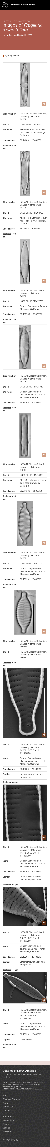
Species (6, 1127)
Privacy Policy (10, 1140)
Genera (6, 1124)
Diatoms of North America (22, 4)
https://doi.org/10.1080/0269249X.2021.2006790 (22, 1089)
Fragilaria (33, 25)
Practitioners (9, 1116)
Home (5, 1095)
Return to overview (17, 21)
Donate (6, 1110)
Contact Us (8, 1106)
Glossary (7, 1131)
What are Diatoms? (12, 1099)
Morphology (8, 1120)
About (5, 1103)
